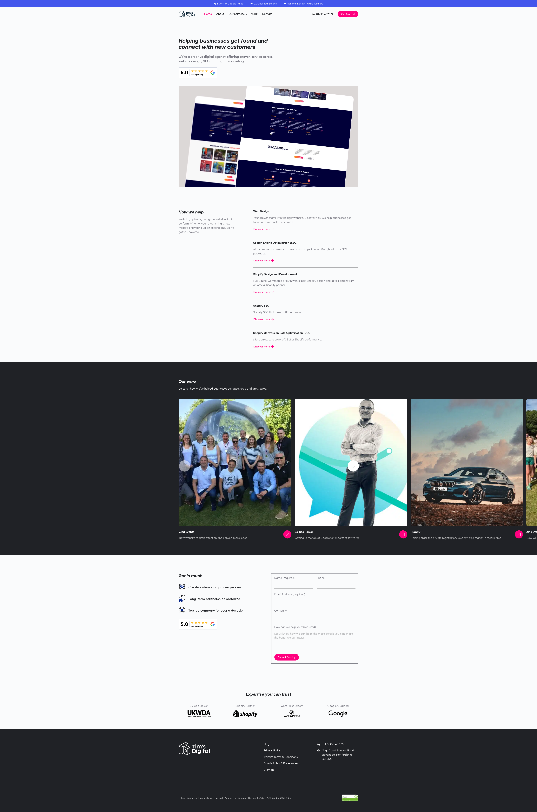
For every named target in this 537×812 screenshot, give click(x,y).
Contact (267, 14)
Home (208, 14)
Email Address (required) (289, 594)
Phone (321, 578)
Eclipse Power (304, 532)
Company (280, 610)
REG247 (416, 532)
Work (254, 14)
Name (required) (284, 578)
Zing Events (186, 532)
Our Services (237, 14)
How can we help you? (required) (295, 627)
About (220, 14)
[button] (184, 466)
